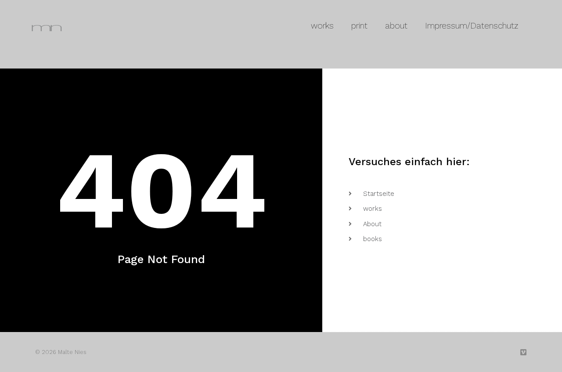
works (322, 26)
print (359, 26)
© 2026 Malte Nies (60, 352)
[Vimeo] (523, 352)
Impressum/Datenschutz (471, 26)
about (396, 26)
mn (45, 25)
